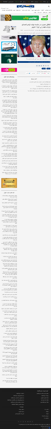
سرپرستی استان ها (45, 416)
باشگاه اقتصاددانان (9, 10)
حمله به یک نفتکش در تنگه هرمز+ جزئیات (9, 143)
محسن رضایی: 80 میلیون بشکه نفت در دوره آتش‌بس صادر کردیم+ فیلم (10, 226)
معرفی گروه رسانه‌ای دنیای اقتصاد (42, 393)
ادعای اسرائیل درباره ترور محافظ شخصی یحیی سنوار (10, 151)
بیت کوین (20, 1)
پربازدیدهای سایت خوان (9, 77)
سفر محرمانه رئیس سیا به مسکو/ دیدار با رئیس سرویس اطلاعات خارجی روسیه (9, 311)
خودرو (14, 10)
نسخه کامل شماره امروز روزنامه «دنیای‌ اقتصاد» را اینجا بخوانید (6, 29)
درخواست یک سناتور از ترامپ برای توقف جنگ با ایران (10, 277)
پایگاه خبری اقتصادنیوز (44, 402)
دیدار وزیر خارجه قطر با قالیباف (11, 328)
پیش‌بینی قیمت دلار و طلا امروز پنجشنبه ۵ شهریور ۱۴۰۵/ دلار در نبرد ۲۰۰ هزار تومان (9, 91)
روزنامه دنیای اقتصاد (44, 395)
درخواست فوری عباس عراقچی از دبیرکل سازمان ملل (10, 97)
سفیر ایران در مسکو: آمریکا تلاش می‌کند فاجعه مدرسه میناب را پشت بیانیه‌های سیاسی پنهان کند (10, 249)
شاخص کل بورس (6, 1)
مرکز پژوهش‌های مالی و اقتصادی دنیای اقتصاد (15, 400)
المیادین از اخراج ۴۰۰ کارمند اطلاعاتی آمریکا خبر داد (9, 203)
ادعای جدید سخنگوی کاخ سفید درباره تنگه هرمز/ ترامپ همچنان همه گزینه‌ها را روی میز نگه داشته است (9, 371)
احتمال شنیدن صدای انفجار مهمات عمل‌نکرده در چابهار (9, 253)
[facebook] (46, 66)
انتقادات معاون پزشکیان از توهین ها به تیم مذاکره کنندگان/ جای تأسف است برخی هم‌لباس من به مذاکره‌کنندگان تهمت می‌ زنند (9, 155)
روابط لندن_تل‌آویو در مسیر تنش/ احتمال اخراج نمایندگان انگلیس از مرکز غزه (10, 322)
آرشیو (50, 12)
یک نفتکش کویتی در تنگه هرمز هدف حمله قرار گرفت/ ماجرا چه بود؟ (9, 281)
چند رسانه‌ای (45, 12)
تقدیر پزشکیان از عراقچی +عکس (11, 331)
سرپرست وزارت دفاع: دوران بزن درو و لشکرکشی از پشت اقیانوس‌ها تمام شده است (9, 289)
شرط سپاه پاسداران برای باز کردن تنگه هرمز (9, 160)
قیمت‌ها (3, 10)
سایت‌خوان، (45, 62)
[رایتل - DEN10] (9, 70)
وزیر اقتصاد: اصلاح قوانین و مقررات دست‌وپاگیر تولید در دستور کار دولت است (9, 367)
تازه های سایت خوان (9, 193)
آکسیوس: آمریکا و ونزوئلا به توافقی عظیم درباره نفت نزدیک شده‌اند (9, 200)
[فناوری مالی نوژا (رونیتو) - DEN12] (9, 183)
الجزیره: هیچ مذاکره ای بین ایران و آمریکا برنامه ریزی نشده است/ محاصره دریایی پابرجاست (9, 207)
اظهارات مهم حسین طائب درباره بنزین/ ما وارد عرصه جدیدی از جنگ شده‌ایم (9, 167)
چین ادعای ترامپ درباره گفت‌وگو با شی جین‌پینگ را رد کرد (40, 88)
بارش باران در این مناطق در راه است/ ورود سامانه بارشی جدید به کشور (9, 140)
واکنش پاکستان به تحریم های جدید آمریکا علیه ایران (9, 363)
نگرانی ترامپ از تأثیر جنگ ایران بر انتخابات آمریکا (9, 375)
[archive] (19, 422)
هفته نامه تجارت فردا (44, 400)
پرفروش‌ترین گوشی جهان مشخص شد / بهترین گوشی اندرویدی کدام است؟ (10, 128)
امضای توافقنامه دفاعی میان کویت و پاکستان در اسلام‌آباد (10, 318)
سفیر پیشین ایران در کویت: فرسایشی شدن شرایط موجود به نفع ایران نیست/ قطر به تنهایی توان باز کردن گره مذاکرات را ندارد (9, 101)
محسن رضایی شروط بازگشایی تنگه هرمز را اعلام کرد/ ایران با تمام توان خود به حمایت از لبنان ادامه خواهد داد (9, 216)
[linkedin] (41, 66)
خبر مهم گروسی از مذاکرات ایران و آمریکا (10, 94)
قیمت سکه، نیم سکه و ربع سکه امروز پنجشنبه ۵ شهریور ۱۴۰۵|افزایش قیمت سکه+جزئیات (10, 349)
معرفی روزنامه (21, 409)
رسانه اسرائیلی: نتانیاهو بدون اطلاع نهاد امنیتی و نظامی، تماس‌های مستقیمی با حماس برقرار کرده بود (10, 124)
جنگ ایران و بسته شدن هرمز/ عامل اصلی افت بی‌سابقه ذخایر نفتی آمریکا (9, 381)
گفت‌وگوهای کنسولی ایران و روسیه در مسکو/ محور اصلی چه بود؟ (10, 334)
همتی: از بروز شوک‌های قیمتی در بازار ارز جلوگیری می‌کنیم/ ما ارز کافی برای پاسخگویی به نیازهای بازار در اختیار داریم (9, 146)
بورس (32, 10)
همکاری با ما (46, 418)
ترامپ (44, 68)
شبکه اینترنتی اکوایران (44, 398)
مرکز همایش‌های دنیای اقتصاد (18, 395)
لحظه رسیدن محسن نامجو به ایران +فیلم (9, 158)
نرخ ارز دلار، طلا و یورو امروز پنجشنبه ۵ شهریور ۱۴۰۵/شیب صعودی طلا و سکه (10, 341)
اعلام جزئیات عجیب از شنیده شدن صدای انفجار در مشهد (10, 337)
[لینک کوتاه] (48, 66)
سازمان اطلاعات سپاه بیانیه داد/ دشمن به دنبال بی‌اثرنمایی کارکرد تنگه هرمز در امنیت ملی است (9, 132)
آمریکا (48, 68)
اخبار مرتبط (34, 79)
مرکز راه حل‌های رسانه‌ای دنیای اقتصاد (17, 402)
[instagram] (32, 422)
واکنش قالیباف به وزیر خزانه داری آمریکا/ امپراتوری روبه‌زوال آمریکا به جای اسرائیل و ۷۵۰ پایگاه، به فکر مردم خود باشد (9, 273)
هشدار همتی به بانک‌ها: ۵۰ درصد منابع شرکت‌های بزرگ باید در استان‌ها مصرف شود (9, 326)
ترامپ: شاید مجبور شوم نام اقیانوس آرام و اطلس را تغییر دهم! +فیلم (9, 269)
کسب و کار (39, 12)
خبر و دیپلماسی (48, 10)
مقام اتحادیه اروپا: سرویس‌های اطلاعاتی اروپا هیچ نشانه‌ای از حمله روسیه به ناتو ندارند (9, 260)
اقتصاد (42, 10)
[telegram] (39, 66)
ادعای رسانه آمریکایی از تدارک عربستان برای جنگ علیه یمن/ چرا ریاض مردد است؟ (9, 136)
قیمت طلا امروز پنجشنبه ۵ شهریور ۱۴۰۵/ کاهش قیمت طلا (10, 353)
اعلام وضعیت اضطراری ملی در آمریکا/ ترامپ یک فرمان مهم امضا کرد (9, 163)
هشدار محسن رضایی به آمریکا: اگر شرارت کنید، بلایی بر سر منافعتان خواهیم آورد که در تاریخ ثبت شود (9, 106)
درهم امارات (32, 1)
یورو (43, 1)
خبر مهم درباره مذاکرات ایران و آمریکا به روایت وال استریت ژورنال (10, 257)
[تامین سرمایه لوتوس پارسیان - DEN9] (9, 58)
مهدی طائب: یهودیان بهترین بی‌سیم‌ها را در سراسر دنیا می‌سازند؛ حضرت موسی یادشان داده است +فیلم (9, 87)
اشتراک (47, 413)
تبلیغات (47, 411)
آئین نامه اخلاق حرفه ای (19, 413)
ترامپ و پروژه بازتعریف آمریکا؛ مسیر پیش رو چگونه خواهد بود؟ (39, 91)
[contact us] (21, 422)
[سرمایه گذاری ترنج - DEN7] (25, 18)
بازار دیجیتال (18, 10)
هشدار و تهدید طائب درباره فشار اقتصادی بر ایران (9, 301)
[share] (23, 422)
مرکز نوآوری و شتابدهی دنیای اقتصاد (17, 398)
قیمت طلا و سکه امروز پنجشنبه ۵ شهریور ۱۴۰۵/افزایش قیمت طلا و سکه (9, 360)
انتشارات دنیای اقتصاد (20, 393)
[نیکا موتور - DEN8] (9, 37)
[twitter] (44, 66)
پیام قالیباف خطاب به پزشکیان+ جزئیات (10, 170)
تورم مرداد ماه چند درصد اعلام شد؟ (10, 292)
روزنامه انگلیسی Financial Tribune (18, 404)
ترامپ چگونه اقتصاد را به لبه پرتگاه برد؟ (43, 86)
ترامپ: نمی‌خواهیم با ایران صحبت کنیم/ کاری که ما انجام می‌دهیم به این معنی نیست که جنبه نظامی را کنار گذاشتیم (10, 265)
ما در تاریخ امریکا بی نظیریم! (45, 84)
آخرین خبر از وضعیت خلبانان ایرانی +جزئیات (9, 120)
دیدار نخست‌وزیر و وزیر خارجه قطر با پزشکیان (10, 315)
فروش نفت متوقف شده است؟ (11, 378)
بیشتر (35, 12)
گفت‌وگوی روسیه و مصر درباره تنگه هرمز (10, 235)
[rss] (25, 422)
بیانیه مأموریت (21, 411)
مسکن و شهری (37, 10)
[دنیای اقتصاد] (25, 6)
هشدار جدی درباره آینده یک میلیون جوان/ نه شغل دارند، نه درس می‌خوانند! (9, 173)
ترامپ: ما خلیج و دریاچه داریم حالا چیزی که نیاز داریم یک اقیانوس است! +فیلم (9, 212)
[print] (37, 66)
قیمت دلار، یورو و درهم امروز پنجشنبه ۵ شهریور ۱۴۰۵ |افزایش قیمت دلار (10, 344)
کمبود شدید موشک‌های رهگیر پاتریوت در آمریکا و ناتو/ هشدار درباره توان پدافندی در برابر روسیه (9, 239)
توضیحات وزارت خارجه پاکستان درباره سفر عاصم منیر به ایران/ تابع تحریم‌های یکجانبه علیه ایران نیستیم (9, 117)
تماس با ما (46, 409)
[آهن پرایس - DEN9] (9, 46)
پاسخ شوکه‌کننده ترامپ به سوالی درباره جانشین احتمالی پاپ (39, 82)
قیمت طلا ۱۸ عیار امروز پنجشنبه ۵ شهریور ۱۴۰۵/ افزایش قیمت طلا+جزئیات (9, 356)
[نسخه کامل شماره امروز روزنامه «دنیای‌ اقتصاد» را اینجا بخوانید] (13, 28)
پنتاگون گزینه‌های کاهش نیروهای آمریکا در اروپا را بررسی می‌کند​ (9, 196)
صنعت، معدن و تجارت (26, 10)
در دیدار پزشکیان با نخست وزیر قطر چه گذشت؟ (10, 297)
